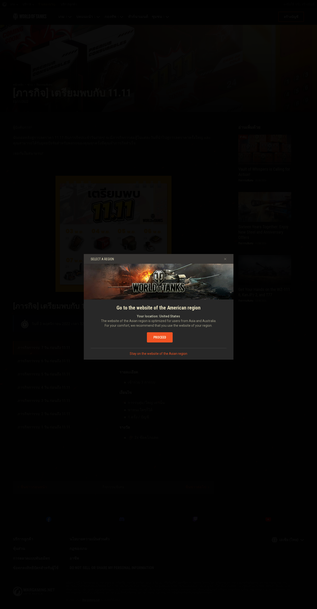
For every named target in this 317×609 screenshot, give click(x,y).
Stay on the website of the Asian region (158, 353)
